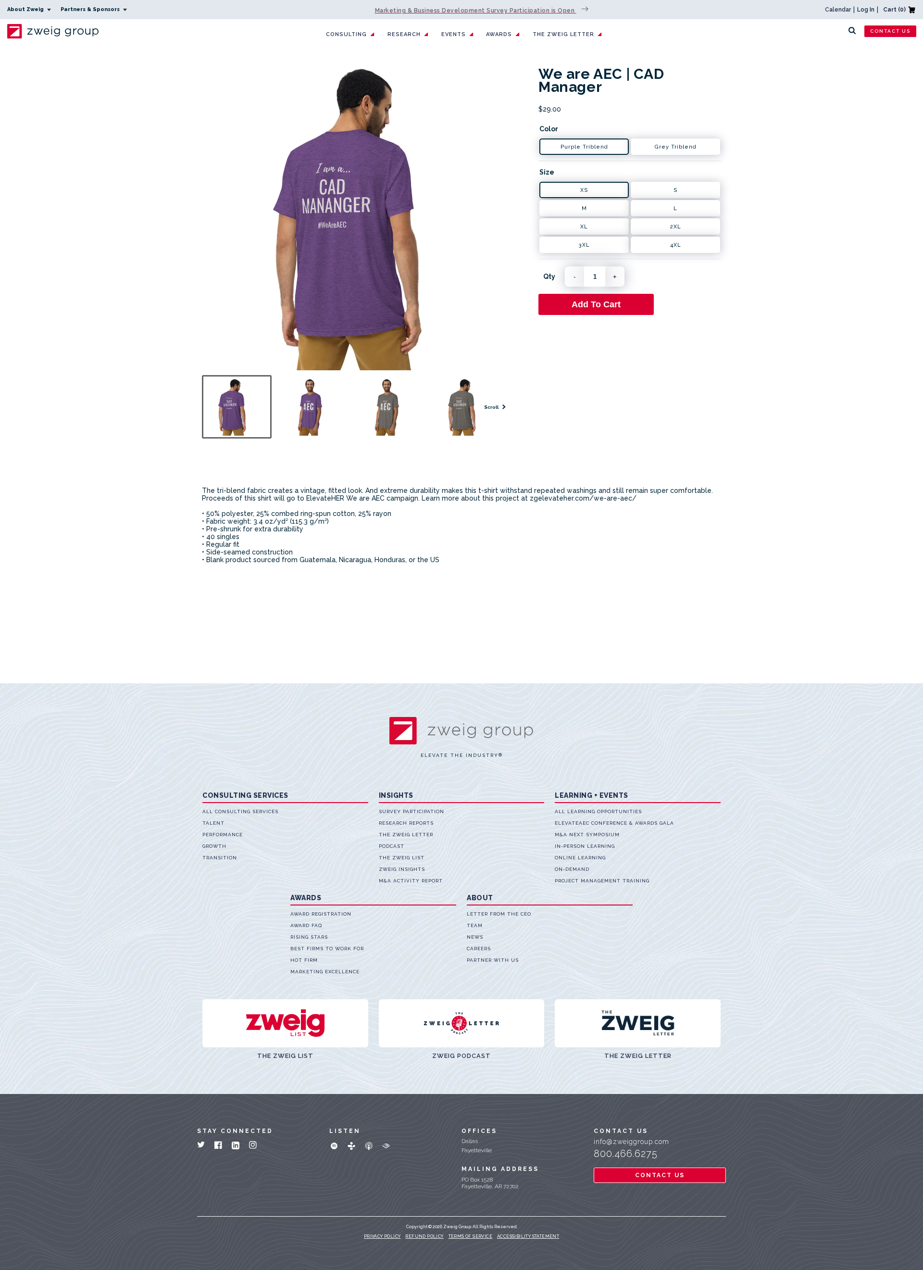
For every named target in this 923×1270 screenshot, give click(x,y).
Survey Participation (411, 811)
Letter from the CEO (499, 914)
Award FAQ (306, 925)
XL (584, 227)
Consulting (346, 34)
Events (453, 34)
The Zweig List (401, 857)
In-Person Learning (585, 846)
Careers (479, 948)
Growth (214, 846)
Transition (219, 857)
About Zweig (26, 9)
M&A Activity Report (411, 880)
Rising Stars (309, 937)
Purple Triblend (584, 147)
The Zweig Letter (563, 34)
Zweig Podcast (461, 1055)
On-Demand (572, 869)
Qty (549, 276)
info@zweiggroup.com (631, 1141)
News (475, 937)
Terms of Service (470, 1236)
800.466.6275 (626, 1153)
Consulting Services (245, 795)
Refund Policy (424, 1236)
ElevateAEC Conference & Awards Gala (614, 823)
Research (404, 34)
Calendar (838, 9)
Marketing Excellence (325, 971)
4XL (675, 245)
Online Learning (580, 857)
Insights (396, 795)
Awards (499, 34)
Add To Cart (596, 304)
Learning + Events (591, 795)
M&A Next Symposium (587, 834)
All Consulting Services (240, 811)
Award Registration (320, 914)
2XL (675, 227)
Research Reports (406, 823)
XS (584, 190)
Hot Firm (304, 960)
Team (475, 925)
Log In (865, 9)
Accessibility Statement (528, 1236)
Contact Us (890, 31)
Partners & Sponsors (91, 9)
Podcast (391, 846)
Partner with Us (493, 960)
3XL (584, 245)
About (480, 898)
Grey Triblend (676, 147)
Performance (222, 834)
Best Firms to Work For (327, 948)
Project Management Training (602, 880)
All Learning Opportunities (598, 811)
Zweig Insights (402, 869)
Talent (213, 823)
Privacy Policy (382, 1236)
